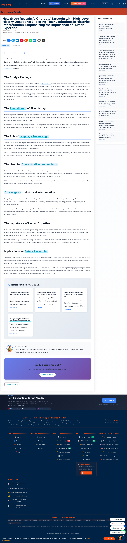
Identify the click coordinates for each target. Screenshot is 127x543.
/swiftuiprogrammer (63, 257)
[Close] (96, 239)
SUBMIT (64, 304)
